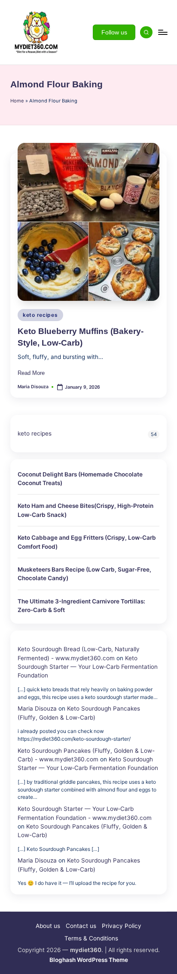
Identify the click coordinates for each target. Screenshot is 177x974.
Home (17, 101)
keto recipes (40, 315)
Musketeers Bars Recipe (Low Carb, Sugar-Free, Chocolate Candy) (84, 573)
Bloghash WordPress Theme (88, 959)
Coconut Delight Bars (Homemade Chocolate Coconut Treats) (80, 478)
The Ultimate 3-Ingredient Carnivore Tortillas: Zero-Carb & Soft (81, 605)
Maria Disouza (37, 708)
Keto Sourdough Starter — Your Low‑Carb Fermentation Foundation (88, 667)
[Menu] (162, 32)
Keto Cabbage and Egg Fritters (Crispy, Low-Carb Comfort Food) (87, 542)
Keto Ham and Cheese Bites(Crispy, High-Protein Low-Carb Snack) (85, 510)
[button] (114, 32)
